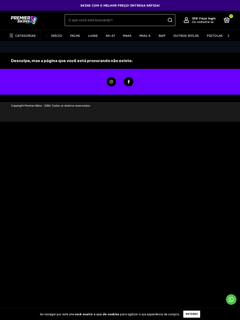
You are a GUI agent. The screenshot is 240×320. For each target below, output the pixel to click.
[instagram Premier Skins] (111, 81)
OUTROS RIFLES (186, 35)
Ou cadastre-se (203, 22)
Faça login (207, 18)
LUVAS (93, 35)
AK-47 (110, 35)
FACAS (75, 35)
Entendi (192, 314)
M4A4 (127, 35)
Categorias (25, 35)
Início (56, 35)
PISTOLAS (215, 35)
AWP (161, 35)
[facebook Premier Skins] (128, 81)
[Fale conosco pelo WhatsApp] (231, 299)
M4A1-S (144, 35)
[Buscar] (170, 20)
